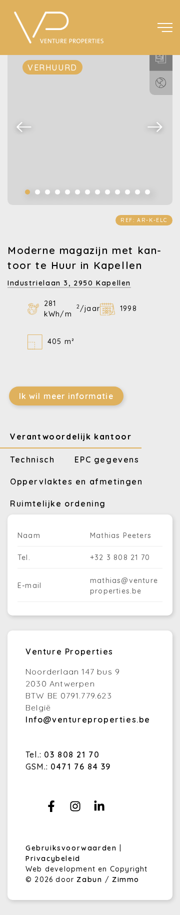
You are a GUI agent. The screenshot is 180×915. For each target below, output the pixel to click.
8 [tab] (97, 192)
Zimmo (126, 879)
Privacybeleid (53, 858)
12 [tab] (137, 192)
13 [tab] (147, 192)
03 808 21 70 (72, 755)
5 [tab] (67, 192)
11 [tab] (127, 192)
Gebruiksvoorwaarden (73, 848)
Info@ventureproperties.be (88, 719)
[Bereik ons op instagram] (75, 809)
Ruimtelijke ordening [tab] (58, 503)
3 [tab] (47, 192)
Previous (24, 126)
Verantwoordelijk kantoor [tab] (71, 437)
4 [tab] (57, 192)
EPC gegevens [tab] (106, 459)
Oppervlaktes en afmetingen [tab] (76, 481)
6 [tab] (77, 192)
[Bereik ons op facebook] (51, 809)
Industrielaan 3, (69, 283)
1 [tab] (27, 192)
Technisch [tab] (32, 459)
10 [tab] (117, 192)
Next (156, 126)
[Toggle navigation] (165, 27)
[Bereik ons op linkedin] (99, 809)
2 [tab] (37, 192)
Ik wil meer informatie (66, 396)
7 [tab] (87, 192)
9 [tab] (107, 192)
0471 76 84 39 (80, 767)
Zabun (89, 879)
